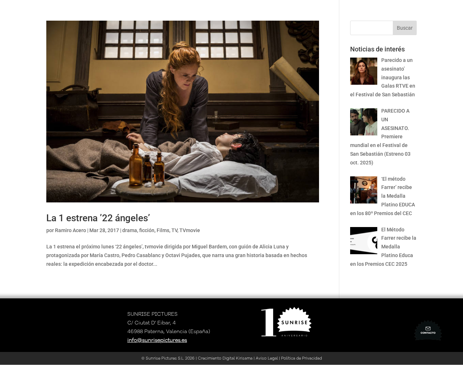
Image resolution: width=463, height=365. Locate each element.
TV (174, 230)
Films (163, 230)
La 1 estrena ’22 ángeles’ (98, 218)
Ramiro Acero (70, 230)
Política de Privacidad (301, 358)
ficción (146, 230)
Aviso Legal (267, 358)
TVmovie (189, 230)
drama (129, 230)
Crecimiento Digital (216, 358)
